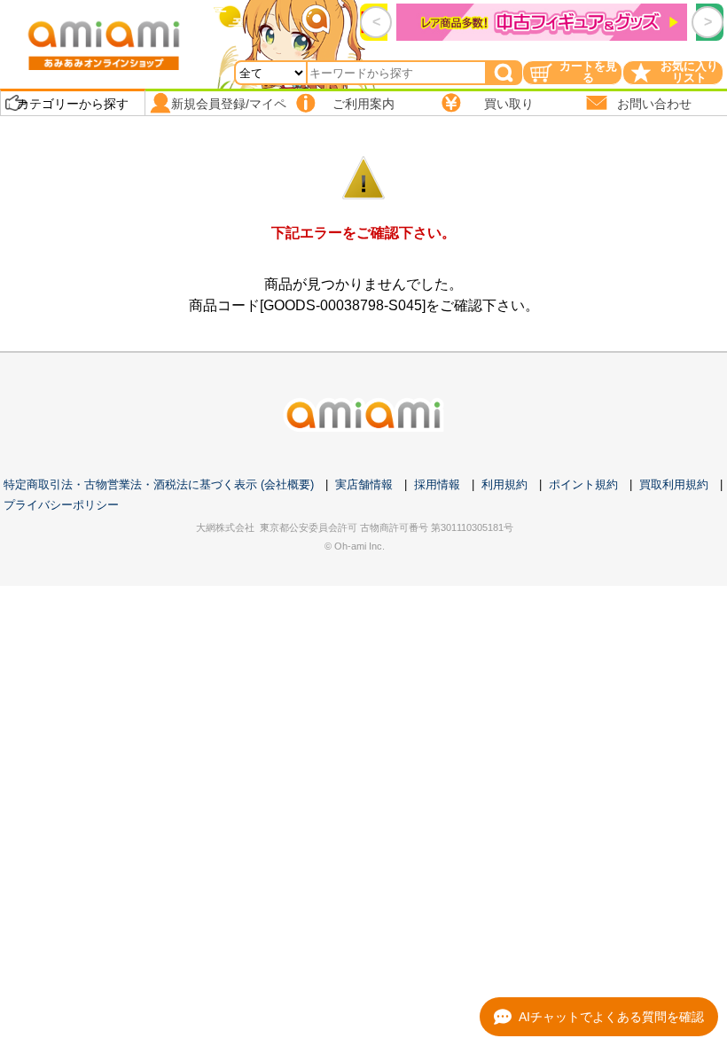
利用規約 (504, 484)
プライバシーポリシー (61, 504)
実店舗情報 (364, 484)
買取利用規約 (673, 484)
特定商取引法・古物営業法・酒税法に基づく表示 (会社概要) (159, 484)
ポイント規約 (583, 484)
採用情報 (437, 484)
